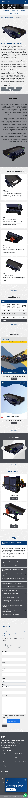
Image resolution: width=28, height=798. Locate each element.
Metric (3, 301)
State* (3, 684)
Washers (3, 760)
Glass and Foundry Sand (20, 762)
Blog (2, 778)
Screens (2, 758)
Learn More (14, 498)
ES (9, 647)
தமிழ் (11, 645)
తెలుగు (23, 645)
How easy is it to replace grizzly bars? (11, 597)
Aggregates (17, 755)
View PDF (14, 378)
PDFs (18, 10)
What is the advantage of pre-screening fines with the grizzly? (13, 579)
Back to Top (14, 290)
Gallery (23, 10)
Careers (2, 776)
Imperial (4, 320)
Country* (4, 678)
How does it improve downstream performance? (10, 615)
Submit (4, 725)
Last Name (4, 657)
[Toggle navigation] (25, 2)
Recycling (3, 768)
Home (2, 17)
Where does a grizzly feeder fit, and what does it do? (12, 561)
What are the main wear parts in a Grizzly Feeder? (12, 570)
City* (3, 690)
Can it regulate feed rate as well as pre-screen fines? (12, 601)
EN (3, 645)
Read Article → (11, 789)
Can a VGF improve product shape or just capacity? (12, 606)
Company (3, 780)
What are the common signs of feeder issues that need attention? (13, 610)
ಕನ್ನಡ (19, 645)
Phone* (3, 668)
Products (7, 17)
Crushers (3, 755)
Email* (3, 662)
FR (15, 647)
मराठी (15, 645)
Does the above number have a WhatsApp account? (13, 716)
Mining (16, 758)
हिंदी (7, 645)
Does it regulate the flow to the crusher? (12, 583)
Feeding (11, 17)
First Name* (5, 651)
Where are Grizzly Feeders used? (10, 590)
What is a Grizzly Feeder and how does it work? (12, 543)
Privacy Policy (4, 788)
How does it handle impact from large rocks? (13, 586)
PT (12, 647)
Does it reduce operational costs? (10, 593)
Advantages (6, 10)
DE (19, 647)
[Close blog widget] (25, 780)
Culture (2, 786)
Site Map (3, 790)
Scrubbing (3, 762)
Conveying (3, 766)
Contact (16, 13)
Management (4, 782)
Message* (4, 695)
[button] (25, 448)
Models (13, 10)
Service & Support (5, 774)
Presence (3, 784)
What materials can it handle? (9, 565)
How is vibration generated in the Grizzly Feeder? (12, 574)
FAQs (11, 13)
